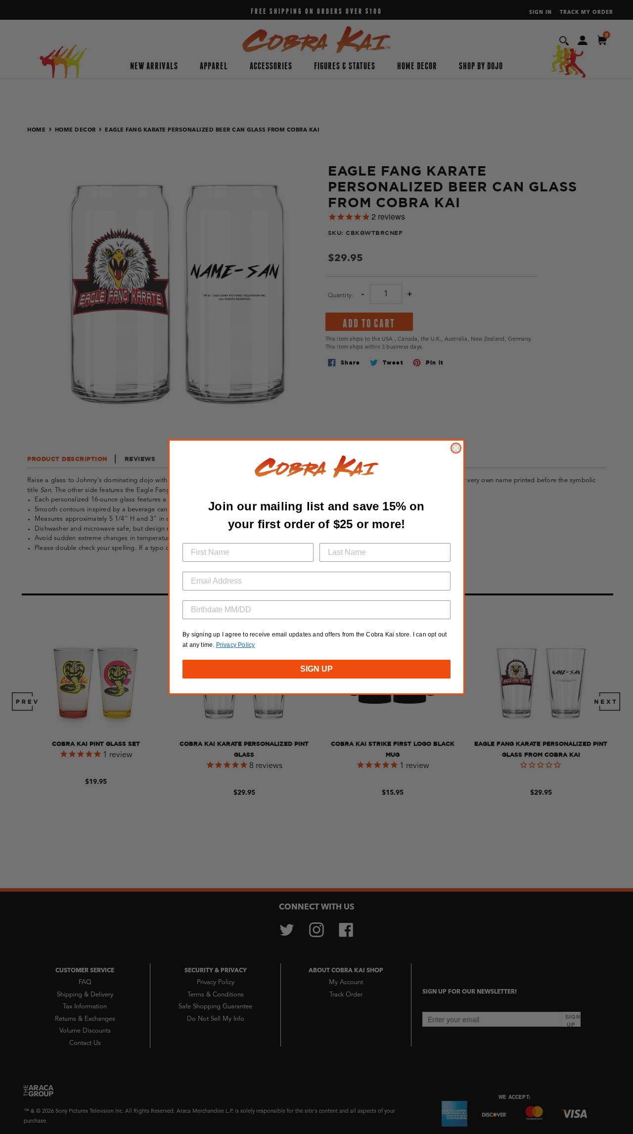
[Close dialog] (456, 448)
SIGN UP (316, 669)
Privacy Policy (235, 644)
